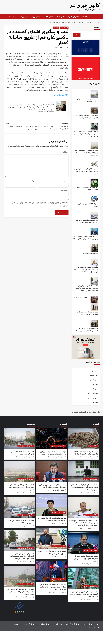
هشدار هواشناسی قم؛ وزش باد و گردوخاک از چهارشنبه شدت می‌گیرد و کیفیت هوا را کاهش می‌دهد (87, 288)
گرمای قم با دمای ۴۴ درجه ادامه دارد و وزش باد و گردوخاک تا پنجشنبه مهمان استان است (86, 152)
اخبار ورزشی (24, 17)
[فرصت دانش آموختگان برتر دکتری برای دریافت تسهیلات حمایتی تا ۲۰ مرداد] (51, 438)
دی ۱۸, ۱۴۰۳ (57, 48)
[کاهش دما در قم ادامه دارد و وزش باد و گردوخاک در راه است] (20, 438)
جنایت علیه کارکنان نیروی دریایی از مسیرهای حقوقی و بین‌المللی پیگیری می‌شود (85, 558)
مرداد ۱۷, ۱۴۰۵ (22, 597)
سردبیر (65, 48)
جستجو (97, 27)
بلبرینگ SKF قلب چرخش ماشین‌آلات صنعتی (86, 205)
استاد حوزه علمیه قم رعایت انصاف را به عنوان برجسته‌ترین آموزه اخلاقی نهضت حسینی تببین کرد (52, 587)
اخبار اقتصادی (59, 17)
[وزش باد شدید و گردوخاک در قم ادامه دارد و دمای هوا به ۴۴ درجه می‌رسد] (20, 507)
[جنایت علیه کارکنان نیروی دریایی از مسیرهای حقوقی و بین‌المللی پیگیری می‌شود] (83, 543)
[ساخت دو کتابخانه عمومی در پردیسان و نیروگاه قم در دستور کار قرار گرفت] (51, 471)
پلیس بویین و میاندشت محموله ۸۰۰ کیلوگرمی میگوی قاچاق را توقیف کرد (87, 116)
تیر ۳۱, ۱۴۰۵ (87, 564)
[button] (5, 16)
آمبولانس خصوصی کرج (81, 298)
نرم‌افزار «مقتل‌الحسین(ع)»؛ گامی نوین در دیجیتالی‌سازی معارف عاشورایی (52, 519)
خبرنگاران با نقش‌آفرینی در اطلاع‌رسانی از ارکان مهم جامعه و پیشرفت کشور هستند (85, 237)
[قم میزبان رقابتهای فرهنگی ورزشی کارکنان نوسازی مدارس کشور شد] (51, 538)
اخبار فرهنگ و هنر (73, 17)
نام (34, 181)
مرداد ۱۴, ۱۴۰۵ (54, 457)
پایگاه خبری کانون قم (61, 95)
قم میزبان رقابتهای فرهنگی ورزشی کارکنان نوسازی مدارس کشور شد (52, 552)
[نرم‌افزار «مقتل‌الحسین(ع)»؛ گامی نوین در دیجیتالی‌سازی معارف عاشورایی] (51, 505)
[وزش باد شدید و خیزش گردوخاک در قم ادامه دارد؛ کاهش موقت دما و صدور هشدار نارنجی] (20, 576)
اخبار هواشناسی (47, 17)
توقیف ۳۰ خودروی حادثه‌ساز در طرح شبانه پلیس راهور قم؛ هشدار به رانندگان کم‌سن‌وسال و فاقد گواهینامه (86, 269)
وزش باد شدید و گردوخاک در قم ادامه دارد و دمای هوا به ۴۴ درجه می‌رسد (86, 221)
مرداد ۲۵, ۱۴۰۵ (22, 526)
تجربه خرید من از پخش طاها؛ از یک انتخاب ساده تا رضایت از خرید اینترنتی (87, 313)
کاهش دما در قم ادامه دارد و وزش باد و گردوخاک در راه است (86, 100)
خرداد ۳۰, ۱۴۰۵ (86, 599)
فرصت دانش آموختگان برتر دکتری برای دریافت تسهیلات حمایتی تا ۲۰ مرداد (53, 452)
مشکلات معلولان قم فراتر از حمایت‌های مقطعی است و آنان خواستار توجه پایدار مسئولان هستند (86, 134)
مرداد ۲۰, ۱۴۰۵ (86, 528)
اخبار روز (56, 27)
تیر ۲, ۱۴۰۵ (55, 592)
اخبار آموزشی (35, 17)
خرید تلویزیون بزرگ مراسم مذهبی (86, 411)
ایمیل (65, 181)
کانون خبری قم (85, 5)
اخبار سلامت (13, 17)
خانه (94, 17)
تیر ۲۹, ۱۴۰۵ (55, 523)
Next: (21, 126)
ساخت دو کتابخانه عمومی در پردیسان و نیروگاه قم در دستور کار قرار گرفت (52, 486)
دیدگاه (65, 152)
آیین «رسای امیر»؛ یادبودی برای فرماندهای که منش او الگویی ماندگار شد (85, 329)
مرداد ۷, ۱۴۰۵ (55, 490)
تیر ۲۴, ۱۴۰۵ (55, 557)
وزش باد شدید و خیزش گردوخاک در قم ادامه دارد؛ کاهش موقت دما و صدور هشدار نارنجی (20, 592)
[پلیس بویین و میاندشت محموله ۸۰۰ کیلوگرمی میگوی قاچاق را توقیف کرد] (83, 438)
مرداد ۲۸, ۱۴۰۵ (86, 457)
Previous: (53, 126)
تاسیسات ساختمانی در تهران (89, 253)
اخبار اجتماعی (85, 17)
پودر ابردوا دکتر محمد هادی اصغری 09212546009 (87, 189)
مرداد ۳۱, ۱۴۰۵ (22, 457)
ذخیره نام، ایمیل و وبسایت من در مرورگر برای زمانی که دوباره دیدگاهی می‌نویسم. (40, 204)
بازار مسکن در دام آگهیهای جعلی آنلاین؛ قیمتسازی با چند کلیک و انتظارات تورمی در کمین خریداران (84, 594)
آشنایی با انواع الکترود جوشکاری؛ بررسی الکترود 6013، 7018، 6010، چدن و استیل (86, 171)
